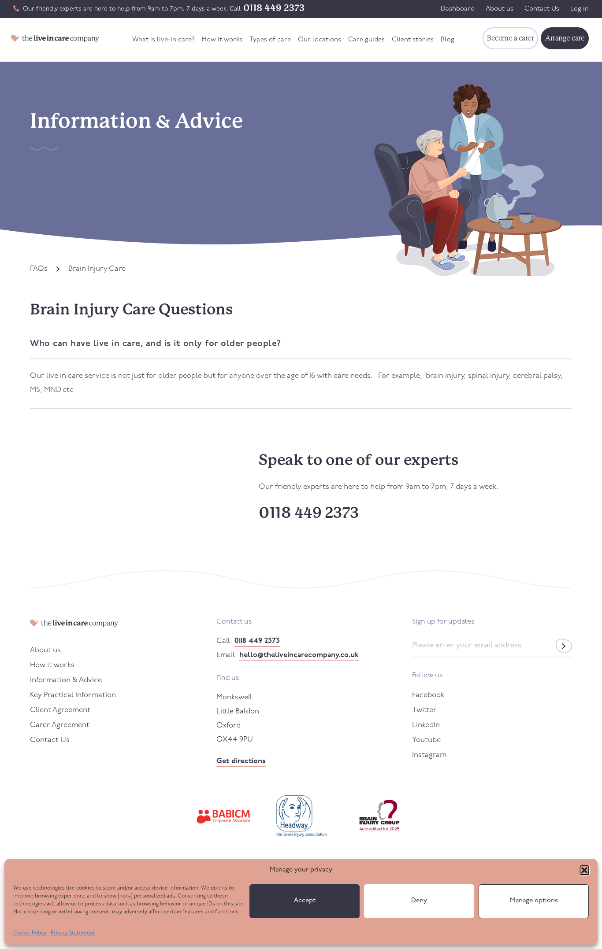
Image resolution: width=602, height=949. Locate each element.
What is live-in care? (163, 40)
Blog (447, 40)
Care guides (366, 40)
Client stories (413, 40)
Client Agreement (60, 710)
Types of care (270, 40)
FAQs (39, 269)
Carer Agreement (59, 725)
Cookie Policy (29, 933)
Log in (579, 9)
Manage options (534, 900)
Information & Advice (66, 680)
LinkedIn (426, 725)
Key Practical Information (73, 695)
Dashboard (458, 9)
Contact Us (541, 9)
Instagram (429, 755)
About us (499, 9)
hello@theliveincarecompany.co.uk (299, 655)
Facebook (428, 695)
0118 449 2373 (274, 8)
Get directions (241, 761)
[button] (584, 870)
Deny (419, 900)
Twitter (424, 710)
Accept (305, 900)
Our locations (319, 40)
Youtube (426, 740)
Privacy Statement (73, 933)
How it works (222, 40)
